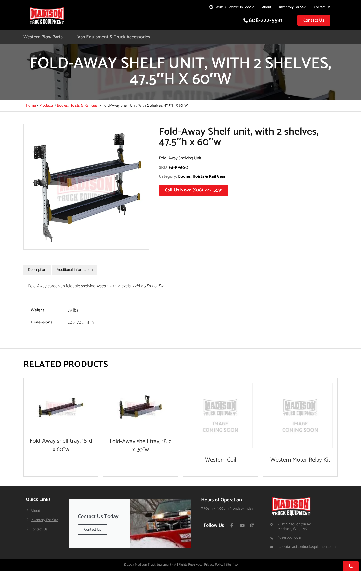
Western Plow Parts (43, 37)
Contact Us (322, 7)
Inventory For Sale (292, 7)
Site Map (232, 565)
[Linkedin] (252, 525)
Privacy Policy (213, 565)
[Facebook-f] (232, 525)
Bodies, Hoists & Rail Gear (78, 105)
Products (46, 105)
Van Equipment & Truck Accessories (113, 37)
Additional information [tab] (75, 269)
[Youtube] (242, 525)
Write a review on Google (235, 7)
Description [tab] (37, 269)
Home (31, 105)
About (266, 7)
